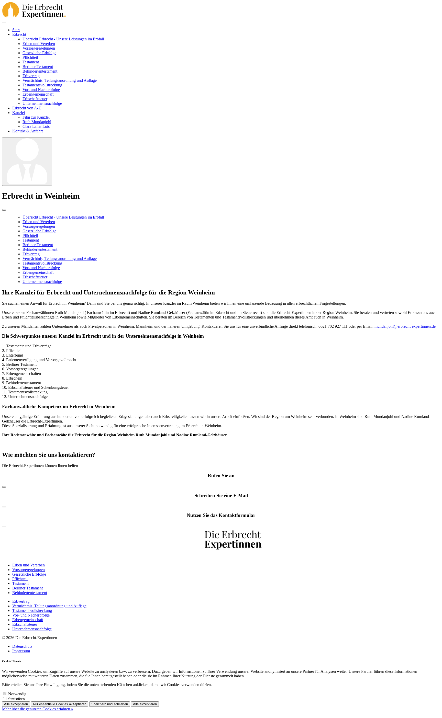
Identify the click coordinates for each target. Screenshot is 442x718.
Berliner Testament (38, 66)
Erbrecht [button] (19, 34)
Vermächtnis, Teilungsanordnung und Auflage (60, 80)
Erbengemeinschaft (38, 94)
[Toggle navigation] (4, 22)
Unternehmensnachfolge (42, 103)
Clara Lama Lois (36, 126)
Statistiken (16, 699)
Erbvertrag (31, 76)
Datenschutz (22, 646)
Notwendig (17, 694)
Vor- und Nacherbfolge (41, 89)
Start (16, 30)
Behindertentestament (40, 71)
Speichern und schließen (109, 704)
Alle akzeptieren (16, 704)
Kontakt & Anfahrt (27, 131)
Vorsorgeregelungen (39, 48)
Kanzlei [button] (18, 112)
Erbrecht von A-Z (26, 108)
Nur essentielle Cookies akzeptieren (59, 704)
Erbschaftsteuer (35, 99)
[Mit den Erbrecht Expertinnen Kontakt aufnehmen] (4, 525)
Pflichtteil (30, 57)
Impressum (21, 651)
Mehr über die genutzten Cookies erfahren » (37, 709)
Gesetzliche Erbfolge (39, 53)
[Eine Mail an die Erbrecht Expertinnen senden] (4, 505)
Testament (31, 62)
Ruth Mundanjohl (37, 122)
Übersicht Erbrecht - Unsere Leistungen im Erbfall (63, 39)
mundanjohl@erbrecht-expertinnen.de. (405, 326)
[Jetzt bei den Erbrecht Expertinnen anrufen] (4, 485)
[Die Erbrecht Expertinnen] (34, 10)
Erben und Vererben (39, 43)
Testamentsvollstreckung (42, 85)
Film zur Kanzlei (36, 117)
